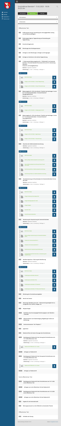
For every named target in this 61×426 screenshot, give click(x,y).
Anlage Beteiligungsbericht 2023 (31, 200)
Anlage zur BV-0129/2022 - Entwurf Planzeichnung (35, 86)
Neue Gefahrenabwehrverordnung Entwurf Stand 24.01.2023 (35, 165)
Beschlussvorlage (28, 77)
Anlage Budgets (28, 205)
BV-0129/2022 (23, 73)
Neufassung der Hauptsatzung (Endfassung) (34, 249)
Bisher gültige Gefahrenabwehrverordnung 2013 (34, 159)
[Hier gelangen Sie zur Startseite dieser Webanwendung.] (7, 5)
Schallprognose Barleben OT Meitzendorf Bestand (35, 288)
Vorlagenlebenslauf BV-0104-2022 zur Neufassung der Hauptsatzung (35, 254)
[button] (7, 17)
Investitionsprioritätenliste (30, 214)
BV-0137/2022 (23, 125)
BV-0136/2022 (23, 101)
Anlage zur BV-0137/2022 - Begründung (32, 134)
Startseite (6, 12)
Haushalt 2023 (27, 209)
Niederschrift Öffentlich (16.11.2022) (32, 346)
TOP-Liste (42, 13)
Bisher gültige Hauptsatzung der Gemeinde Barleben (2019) (35, 236)
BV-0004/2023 (23, 151)
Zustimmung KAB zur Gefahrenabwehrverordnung (35, 169)
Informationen (23, 13)
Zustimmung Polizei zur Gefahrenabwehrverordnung (35, 173)
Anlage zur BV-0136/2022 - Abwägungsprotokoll (34, 110)
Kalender (5, 14)
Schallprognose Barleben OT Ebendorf (32, 284)
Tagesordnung (32, 13)
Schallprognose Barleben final (31, 279)
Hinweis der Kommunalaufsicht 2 (31, 240)
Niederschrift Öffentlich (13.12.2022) (32, 365)
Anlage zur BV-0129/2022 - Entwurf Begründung (34, 81)
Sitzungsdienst (54, 421)
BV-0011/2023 (23, 267)
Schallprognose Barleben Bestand (31, 275)
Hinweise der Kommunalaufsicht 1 (32, 244)
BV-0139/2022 (23, 227)
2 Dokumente (22, 21)
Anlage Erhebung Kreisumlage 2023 (32, 196)
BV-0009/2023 (23, 187)
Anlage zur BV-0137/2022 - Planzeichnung (33, 138)
